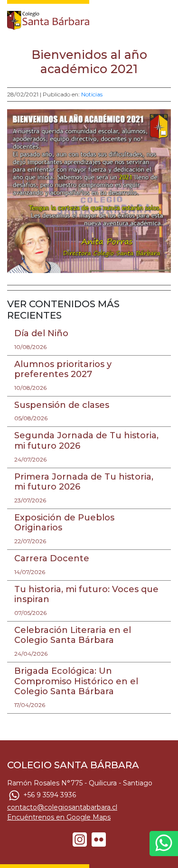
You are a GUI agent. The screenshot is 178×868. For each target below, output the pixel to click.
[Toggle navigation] (165, 18)
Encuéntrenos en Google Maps (59, 817)
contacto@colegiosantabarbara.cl (62, 807)
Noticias (92, 94)
